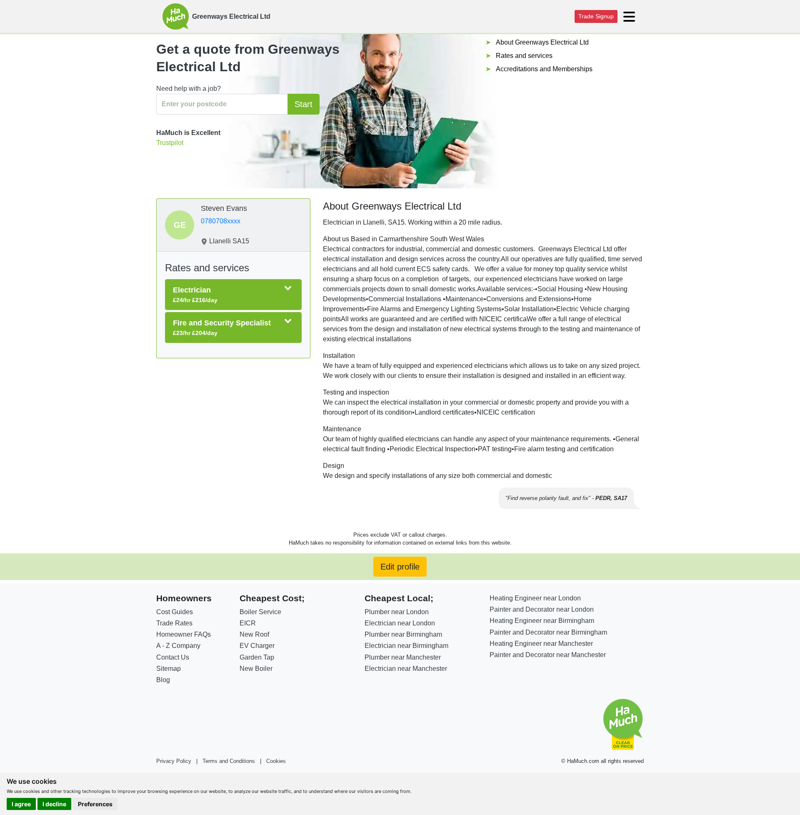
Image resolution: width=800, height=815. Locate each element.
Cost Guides (174, 611)
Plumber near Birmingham (403, 634)
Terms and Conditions (228, 761)
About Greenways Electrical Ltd (542, 42)
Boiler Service (260, 611)
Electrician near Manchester (406, 668)
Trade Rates (174, 623)
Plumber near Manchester (403, 657)
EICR (248, 623)
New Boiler (256, 668)
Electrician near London (400, 623)
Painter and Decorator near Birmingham (548, 632)
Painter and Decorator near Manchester (548, 654)
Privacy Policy (173, 761)
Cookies (276, 761)
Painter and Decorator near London (542, 609)
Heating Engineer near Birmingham (542, 620)
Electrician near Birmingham (406, 645)
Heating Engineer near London (535, 598)
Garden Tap (257, 657)
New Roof (254, 634)
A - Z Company (178, 645)
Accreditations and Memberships (544, 68)
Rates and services (524, 55)
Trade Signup (596, 16)
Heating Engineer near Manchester (541, 643)
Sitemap (168, 668)
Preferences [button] (95, 804)
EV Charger (257, 645)
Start (303, 104)
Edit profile (400, 566)
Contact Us (172, 657)
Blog (163, 679)
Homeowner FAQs (183, 634)
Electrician (195, 294)
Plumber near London (397, 611)
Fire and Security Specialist (222, 327)
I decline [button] (54, 804)
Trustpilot (169, 142)
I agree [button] (21, 804)
